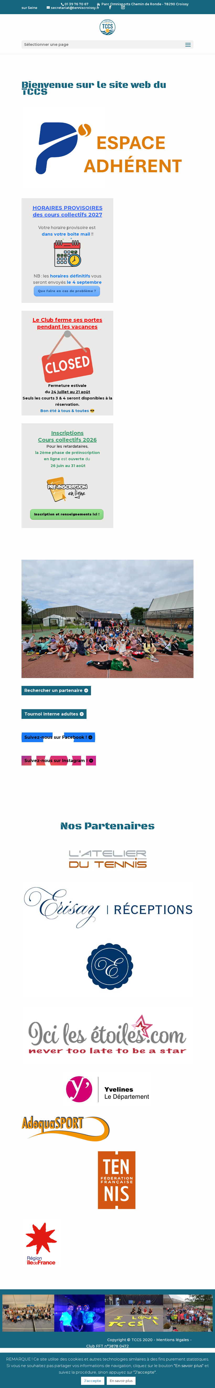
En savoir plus (121, 1381)
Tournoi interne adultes (51, 714)
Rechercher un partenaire (53, 690)
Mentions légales (172, 1339)
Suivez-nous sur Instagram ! (56, 760)
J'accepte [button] (92, 1381)
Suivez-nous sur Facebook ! (55, 737)
